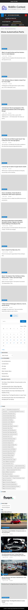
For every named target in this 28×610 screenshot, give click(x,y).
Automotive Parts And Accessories (9, 434)
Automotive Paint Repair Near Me (9, 432)
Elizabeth (9, 56)
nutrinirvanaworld (6, 505)
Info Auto (13, 25)
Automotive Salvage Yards (7, 446)
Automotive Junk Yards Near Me (9, 430)
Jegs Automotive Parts (20, 465)
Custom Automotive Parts (7, 465)
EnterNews (15, 608)
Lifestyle (4, 368)
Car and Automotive (10, 18)
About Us (21, 25)
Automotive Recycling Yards (8, 440)
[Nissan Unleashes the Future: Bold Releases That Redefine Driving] (14, 568)
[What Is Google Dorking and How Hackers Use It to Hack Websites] (14, 42)
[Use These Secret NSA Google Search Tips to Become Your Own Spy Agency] (14, 129)
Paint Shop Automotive (7, 473)
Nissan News (5, 25)
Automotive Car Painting (7, 419)
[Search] (24, 15)
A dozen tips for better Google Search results (14, 166)
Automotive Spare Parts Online (8, 451)
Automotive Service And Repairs (9, 448)
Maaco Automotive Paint (7, 467)
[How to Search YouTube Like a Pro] (14, 240)
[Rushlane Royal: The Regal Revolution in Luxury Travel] (14, 591)
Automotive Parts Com (7, 436)
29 (21, 342)
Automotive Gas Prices (7, 424)
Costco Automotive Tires (7, 463)
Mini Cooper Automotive (20, 467)
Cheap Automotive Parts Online (9, 459)
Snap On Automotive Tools (18, 478)
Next (16, 315)
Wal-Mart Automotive (6, 480)
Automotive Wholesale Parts (8, 453)
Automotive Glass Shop (7, 428)
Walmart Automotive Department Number (11, 486)
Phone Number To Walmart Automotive (10, 476)
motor (3, 469)
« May (3, 349)
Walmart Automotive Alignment (8, 482)
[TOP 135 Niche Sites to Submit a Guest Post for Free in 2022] (14, 70)
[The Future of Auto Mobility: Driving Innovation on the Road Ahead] (14, 521)
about (3, 409)
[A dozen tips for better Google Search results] (14, 156)
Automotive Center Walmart (8, 421)
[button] (5, 15)
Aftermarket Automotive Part (13, 409)
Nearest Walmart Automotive (8, 471)
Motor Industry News (13, 15)
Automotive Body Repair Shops (8, 417)
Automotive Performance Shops (9, 438)
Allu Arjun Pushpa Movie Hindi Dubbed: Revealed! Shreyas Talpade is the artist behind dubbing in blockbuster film (12, 222)
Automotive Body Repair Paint (8, 415)
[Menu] (5, 15)
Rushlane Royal (17, 21)
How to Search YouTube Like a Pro (11, 250)
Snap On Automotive (6, 478)
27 (14, 342)
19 (10, 340)
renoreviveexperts (6, 507)
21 (17, 340)
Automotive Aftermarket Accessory (16, 411)
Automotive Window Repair (8, 455)
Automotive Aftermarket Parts (8, 413)
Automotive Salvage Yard (7, 442)
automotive (4, 411)
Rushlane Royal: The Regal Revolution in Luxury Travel (14, 395)
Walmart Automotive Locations (8, 488)
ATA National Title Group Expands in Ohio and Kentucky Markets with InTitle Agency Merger (13, 109)
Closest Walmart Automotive (8, 461)
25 (7, 342)
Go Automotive (6, 21)
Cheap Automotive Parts (7, 457)
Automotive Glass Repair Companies (9, 426)
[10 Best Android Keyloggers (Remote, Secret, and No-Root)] (14, 294)
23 (24, 340)
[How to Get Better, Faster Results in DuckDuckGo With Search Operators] (14, 183)
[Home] (2, 15)
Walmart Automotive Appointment (9, 484)
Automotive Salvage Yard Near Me (9, 444)
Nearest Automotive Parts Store (13, 469)
